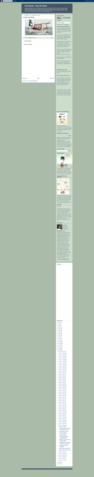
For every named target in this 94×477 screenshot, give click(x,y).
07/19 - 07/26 (62, 389)
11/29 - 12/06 (62, 358)
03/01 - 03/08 (62, 421)
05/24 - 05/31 (62, 402)
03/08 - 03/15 (62, 420)
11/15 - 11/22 (62, 361)
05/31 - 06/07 (62, 400)
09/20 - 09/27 (62, 374)
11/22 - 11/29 (62, 359)
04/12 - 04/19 (62, 412)
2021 (59, 330)
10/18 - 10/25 (62, 367)
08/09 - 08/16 (62, 384)
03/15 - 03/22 (62, 418)
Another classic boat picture (64, 448)
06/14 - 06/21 (62, 397)
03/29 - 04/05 (62, 415)
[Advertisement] (62, 298)
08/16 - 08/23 (62, 382)
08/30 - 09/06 (62, 379)
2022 (59, 328)
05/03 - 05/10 (62, 407)
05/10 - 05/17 (62, 405)
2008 (59, 462)
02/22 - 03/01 (62, 423)
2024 (59, 325)
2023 (59, 327)
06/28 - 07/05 (62, 394)
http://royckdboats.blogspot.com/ (63, 75)
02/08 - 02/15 (62, 451)
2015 (59, 340)
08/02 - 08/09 (62, 385)
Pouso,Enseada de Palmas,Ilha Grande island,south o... (63, 437)
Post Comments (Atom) (32, 80)
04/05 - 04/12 (62, 413)
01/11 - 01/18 (62, 458)
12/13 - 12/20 (62, 354)
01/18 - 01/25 (62, 456)
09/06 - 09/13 (62, 377)
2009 (59, 350)
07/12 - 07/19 (62, 390)
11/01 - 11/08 (62, 364)
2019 (59, 333)
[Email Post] (51, 37)
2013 (59, 343)
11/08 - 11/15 (62, 362)
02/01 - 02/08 (62, 453)
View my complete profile (63, 259)
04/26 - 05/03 (62, 408)
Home (38, 78)
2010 (59, 348)
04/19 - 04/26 (62, 410)
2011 (59, 346)
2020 (59, 332)
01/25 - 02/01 (62, 455)
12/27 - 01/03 (62, 351)
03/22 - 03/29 (62, 417)
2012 (59, 345)
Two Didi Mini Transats (63, 431)
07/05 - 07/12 (62, 392)
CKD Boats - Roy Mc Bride (36, 6)
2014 (59, 341)
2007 (59, 463)
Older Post (52, 78)
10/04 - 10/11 (62, 371)
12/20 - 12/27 (62, 353)
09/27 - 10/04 (62, 372)
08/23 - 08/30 (62, 380)
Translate (66, 24)
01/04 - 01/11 (62, 460)
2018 (59, 335)
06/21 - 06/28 (62, 395)
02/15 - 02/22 (62, 425)
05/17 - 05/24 (62, 403)
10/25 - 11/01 (62, 366)
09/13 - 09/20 (62, 376)
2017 (59, 336)
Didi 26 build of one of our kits (65, 449)
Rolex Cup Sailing (62, 426)
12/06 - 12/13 (62, 356)
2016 (59, 338)
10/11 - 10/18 (62, 369)
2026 (59, 322)
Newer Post (24, 78)
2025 (59, 323)
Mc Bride (65, 225)
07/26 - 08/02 (62, 387)
